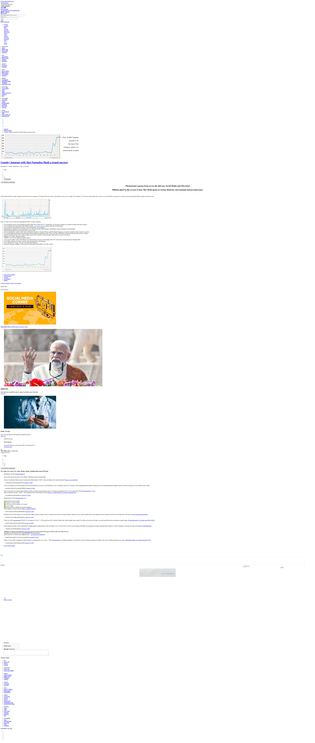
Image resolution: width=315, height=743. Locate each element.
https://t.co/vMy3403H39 (54, 492)
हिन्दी (5, 27)
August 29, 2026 (28, 482)
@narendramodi (19, 474)
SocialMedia (7, 279)
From (2, 16)
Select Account (8, 599)
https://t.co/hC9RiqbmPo (145, 526)
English (6, 24)
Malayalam (7, 32)
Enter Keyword (5, 15)
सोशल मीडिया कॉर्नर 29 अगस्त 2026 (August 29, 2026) (14, 327)
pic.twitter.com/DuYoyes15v (143, 540)
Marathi (6, 36)
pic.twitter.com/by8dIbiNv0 (38, 534)
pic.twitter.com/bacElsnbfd (140, 514)
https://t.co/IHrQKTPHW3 (29, 508)
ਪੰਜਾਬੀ (5, 44)
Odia (5, 41)
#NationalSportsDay (133, 520)
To (1, 18)
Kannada (6, 30)
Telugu (6, 33)
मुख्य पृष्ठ (6, 129)
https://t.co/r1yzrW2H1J (71, 480)
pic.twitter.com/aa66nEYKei (69, 492)
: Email (7, 646)
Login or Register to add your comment (11, 283)
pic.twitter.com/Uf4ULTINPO (147, 520)
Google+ (6, 277)
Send (7, 657)
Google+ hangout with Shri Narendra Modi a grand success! (34, 162)
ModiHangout (7, 276)
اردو (5, 42)
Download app (4, 3)
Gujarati (6, 26)
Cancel (3, 657)
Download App (8, 446)
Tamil (5, 35)
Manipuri (6, 39)
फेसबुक (5, 280)
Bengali (6, 29)
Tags (5, 274)
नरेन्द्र (3, 7)
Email (6, 642)
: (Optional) (9, 649)
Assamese (6, 38)
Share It (3, 565)
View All (3, 393)
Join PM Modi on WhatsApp (8, 182)
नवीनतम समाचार (8, 130)
